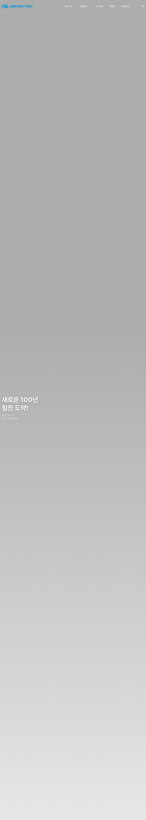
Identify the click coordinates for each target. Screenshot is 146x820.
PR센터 (112, 6)
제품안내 (83, 6)
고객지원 (99, 6)
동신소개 (68, 6)
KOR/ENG (125, 6)
